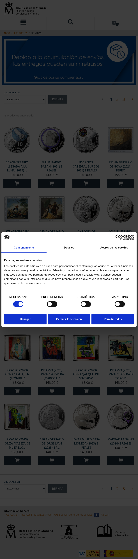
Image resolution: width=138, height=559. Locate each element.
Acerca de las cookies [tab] (114, 247)
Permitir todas (113, 319)
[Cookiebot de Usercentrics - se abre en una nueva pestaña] (118, 237)
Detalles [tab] (69, 247)
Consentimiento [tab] (24, 247)
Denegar (25, 319)
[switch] (52, 304)
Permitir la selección (69, 319)
